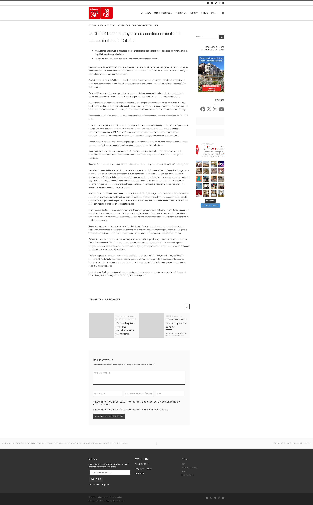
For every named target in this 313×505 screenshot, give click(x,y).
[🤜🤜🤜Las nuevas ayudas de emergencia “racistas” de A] (199, 193)
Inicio (90, 25)
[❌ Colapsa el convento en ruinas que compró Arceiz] (199, 164)
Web (159, 394)
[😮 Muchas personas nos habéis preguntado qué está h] (206, 186)
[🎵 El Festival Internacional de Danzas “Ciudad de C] (221, 164)
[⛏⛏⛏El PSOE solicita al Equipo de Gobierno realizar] (214, 171)
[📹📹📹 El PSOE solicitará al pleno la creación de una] (199, 186)
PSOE (183, 464)
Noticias (97, 25)
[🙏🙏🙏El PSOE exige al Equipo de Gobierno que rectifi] (221, 179)
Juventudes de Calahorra (190, 468)
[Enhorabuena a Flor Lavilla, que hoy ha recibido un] (214, 186)
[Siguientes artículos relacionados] (187, 306)
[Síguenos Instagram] (219, 3)
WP (100, 501)
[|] (101, 13)
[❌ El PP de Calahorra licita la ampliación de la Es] (214, 164)
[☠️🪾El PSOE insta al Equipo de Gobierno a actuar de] (206, 171)
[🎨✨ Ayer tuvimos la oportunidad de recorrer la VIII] (199, 179)
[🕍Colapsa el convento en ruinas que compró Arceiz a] (206, 164)
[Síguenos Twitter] (216, 3)
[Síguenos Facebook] (212, 3)
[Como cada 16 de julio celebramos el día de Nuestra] (206, 193)
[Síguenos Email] (208, 3)
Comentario (102, 373)
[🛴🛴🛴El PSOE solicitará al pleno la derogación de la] (214, 179)
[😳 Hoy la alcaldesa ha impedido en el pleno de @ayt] (221, 171)
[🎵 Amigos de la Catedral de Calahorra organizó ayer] (199, 171)
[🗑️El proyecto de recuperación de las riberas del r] (221, 193)
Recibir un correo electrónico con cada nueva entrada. (132, 410)
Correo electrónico (138, 395)
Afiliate (184, 471)
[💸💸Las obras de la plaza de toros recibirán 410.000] (214, 193)
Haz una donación (188, 475)
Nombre (99, 394)
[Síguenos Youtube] (223, 3)
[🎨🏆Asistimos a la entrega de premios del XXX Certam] (221, 186)
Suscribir (96, 479)
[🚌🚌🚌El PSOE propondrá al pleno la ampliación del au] (206, 179)
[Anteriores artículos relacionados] (181, 306)
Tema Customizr (119, 501)
